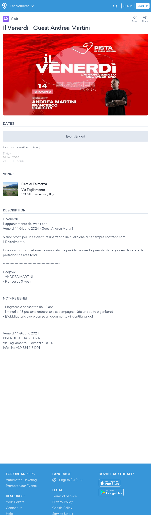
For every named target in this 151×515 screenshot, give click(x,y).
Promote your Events (21, 486)
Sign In (128, 5)
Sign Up (143, 5)
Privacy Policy (62, 502)
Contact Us (14, 508)
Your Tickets (15, 502)
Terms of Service (64, 496)
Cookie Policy (62, 508)
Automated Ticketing (21, 480)
